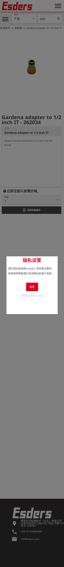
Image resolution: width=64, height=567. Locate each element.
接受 (32, 286)
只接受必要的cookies (32, 295)
